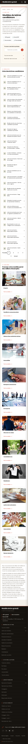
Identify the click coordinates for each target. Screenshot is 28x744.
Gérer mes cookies (6, 738)
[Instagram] (12, 730)
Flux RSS (23, 735)
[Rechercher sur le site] (21, 2)
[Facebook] (3, 730)
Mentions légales (5, 735)
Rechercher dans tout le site (14, 58)
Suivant (15, 256)
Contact (12, 735)
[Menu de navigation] (25, 2)
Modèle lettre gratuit (10, 2)
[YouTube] (9, 730)
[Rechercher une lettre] (22, 50)
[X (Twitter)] (6, 730)
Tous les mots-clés (14, 55)
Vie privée (18, 735)
